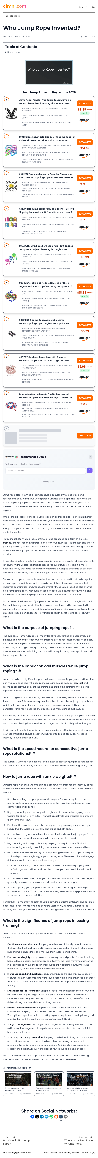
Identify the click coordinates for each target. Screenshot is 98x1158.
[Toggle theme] (91, 457)
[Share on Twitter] (37, 1117)
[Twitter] (93, 1152)
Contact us (86, 1152)
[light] (93, 7)
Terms (45, 1152)
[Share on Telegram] (47, 1117)
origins (13, 502)
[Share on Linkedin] (42, 1117)
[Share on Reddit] (56, 1117)
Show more (13, 52)
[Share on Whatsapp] (51, 1117)
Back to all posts (14, 16)
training (7, 542)
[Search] (87, 7)
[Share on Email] (66, 1117)
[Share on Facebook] (32, 1117)
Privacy (53, 1152)
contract (78, 682)
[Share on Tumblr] (61, 1117)
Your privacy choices (69, 1152)
